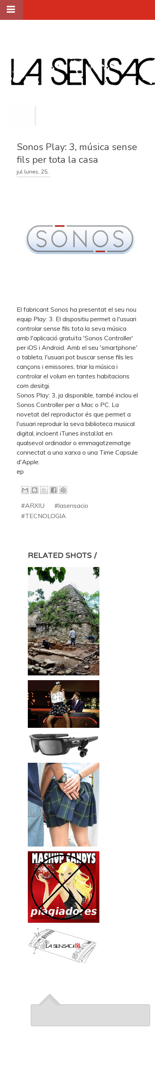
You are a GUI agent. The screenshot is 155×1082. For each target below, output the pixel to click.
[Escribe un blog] (35, 490)
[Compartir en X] (44, 490)
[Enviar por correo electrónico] (25, 490)
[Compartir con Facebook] (54, 490)
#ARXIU (33, 505)
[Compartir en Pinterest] (63, 490)
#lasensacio (71, 505)
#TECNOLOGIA (43, 516)
